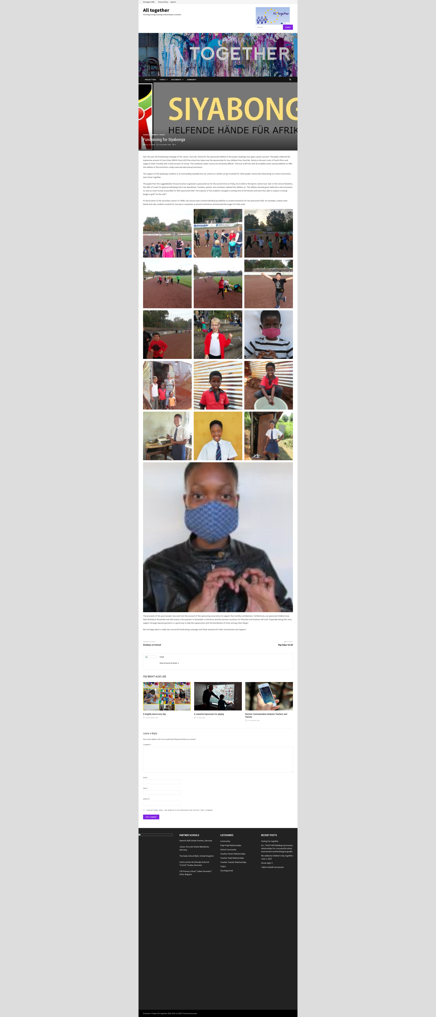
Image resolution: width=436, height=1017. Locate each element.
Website (146, 799)
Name (146, 778)
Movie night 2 (267, 863)
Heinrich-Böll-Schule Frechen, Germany (195, 840)
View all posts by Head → (169, 663)
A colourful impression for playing (209, 714)
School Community (150, 135)
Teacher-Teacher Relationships (233, 862)
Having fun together (269, 841)
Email (146, 788)
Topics (162, 79)
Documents (176, 79)
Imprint (173, 2)
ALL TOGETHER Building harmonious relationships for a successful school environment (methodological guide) (277, 848)
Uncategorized (226, 870)
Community (191, 79)
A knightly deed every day (154, 714)
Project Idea (150, 79)
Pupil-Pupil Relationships (230, 845)
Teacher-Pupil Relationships (232, 858)
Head (153, 145)
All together (156, 10)
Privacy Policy (163, 2)
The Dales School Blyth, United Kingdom (196, 856)
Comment (147, 745)
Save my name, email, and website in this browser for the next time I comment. (180, 810)
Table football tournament (272, 867)
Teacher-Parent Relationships (232, 853)
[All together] (218, 54)
